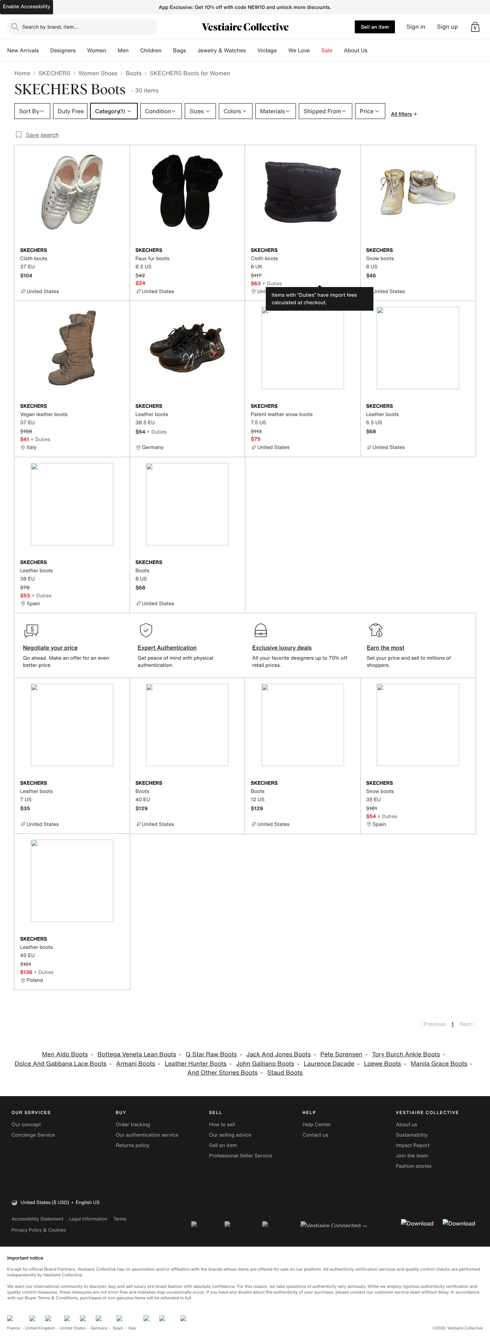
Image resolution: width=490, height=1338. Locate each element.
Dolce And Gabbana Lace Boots (61, 1063)
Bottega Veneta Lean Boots (137, 1054)
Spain (118, 1328)
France (13, 1328)
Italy (132, 1328)
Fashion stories (414, 1166)
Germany (99, 1328)
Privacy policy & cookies (38, 1230)
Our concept (26, 1124)
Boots (134, 73)
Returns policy (132, 1145)
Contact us (315, 1135)
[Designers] (81, 50)
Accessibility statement (37, 1218)
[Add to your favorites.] (120, 251)
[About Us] (373, 50)
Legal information (88, 1218)
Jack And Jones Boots (278, 1054)
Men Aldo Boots (65, 1054)
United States (73, 1328)
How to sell (222, 1124)
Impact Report (413, 1145)
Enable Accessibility (26, 6)
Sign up (447, 26)
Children (151, 50)
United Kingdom (40, 1328)
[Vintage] (283, 50)
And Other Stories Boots (222, 1072)
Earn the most (386, 647)
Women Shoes (98, 73)
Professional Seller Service (240, 1156)
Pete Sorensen (341, 1054)
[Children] (167, 50)
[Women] (112, 50)
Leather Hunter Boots (195, 1063)
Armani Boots (135, 1063)
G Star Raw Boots (211, 1054)
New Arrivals (23, 50)
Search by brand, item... (50, 26)
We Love (299, 50)
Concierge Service (33, 1135)
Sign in (415, 26)
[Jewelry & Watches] (251, 50)
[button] (475, 27)
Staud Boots (285, 1072)
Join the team (412, 1156)
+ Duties (272, 283)
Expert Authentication (167, 647)
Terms (119, 1218)
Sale (327, 50)
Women (96, 50)
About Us (355, 50)
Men (123, 50)
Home (22, 73)
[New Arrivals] (44, 50)
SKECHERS (54, 73)
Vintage (267, 50)
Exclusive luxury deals (282, 647)
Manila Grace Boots (439, 1063)
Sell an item (375, 26)
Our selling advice (230, 1135)
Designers (63, 50)
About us (406, 1124)
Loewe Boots (382, 1063)
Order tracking (133, 1124)
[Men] (134, 50)
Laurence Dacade (329, 1063)
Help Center (316, 1124)
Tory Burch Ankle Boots (406, 1054)
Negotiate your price (50, 647)
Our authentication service (147, 1135)
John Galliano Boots (265, 1063)
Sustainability (412, 1135)
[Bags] (191, 50)
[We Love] (316, 50)
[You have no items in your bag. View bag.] (475, 27)
